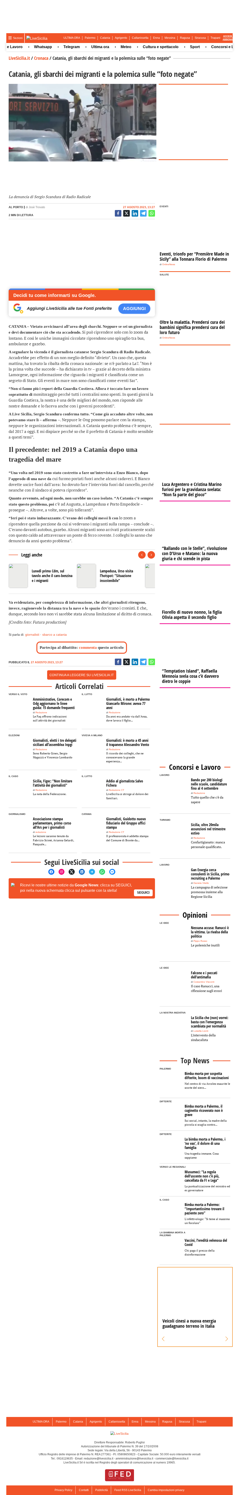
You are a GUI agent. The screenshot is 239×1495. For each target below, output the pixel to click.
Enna (156, 37)
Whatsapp (31, 47)
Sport (182, 47)
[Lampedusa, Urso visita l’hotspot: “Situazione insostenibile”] (109, 576)
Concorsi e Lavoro (215, 47)
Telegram (59, 47)
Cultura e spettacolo (148, 47)
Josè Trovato (37, 207)
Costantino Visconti (203, 982)
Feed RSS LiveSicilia (127, 1490)
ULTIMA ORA (71, 37)
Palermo (90, 37)
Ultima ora (88, 47)
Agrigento (121, 37)
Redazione (41, 712)
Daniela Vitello (201, 883)
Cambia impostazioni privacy (166, 1490)
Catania (105, 37)
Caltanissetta (140, 37)
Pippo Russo (200, 941)
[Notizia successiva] (151, 555)
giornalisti (32, 634)
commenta (88, 647)
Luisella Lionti (200, 1031)
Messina (170, 37)
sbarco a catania (54, 634)
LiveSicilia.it (19, 58)
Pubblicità (101, 1490)
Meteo (113, 47)
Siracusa (200, 37)
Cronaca (41, 58)
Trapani (215, 37)
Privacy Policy (63, 1490)
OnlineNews (168, 264)
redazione (40, 832)
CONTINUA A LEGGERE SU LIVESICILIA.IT (81, 675)
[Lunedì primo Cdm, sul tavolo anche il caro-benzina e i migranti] (41, 576)
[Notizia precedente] (142, 555)
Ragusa (185, 37)
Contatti (84, 1490)
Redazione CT (116, 790)
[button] (163, 1339)
